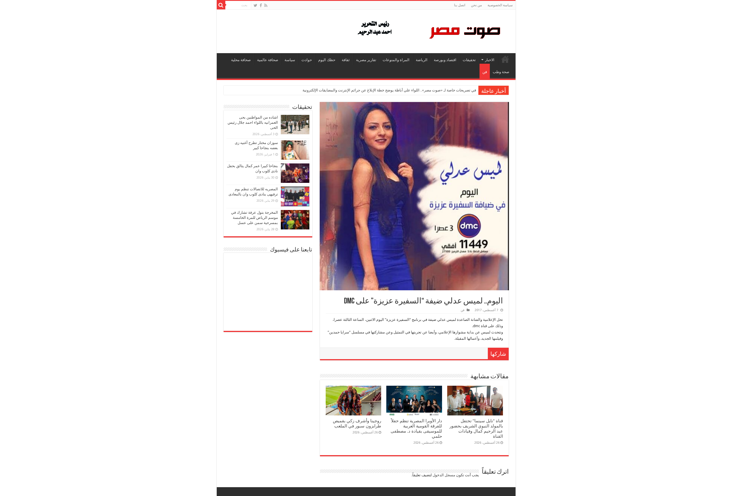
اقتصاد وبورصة (445, 60)
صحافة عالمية (267, 60)
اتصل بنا (459, 5)
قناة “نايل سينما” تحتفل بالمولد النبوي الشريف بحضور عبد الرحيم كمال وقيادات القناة (476, 428)
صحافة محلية (241, 60)
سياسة (290, 60)
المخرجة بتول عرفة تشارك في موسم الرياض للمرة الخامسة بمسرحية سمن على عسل (254, 217)
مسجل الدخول (444, 475)
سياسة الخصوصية (500, 5)
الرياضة (421, 60)
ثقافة (346, 60)
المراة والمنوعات (396, 60)
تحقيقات (469, 60)
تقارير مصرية (366, 60)
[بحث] (221, 5)
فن (484, 72)
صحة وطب (501, 72)
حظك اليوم (326, 60)
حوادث (306, 60)
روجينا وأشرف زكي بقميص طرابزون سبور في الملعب (357, 423)
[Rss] (266, 5)
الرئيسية (505, 59)
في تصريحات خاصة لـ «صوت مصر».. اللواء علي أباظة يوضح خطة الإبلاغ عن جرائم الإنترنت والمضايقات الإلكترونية (389, 90)
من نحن (476, 5)
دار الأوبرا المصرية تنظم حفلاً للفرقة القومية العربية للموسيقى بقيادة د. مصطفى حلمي (416, 428)
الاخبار (489, 60)
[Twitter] (255, 5)
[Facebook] (260, 5)
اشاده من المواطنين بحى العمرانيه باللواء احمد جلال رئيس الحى (253, 122)
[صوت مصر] (428, 30)
